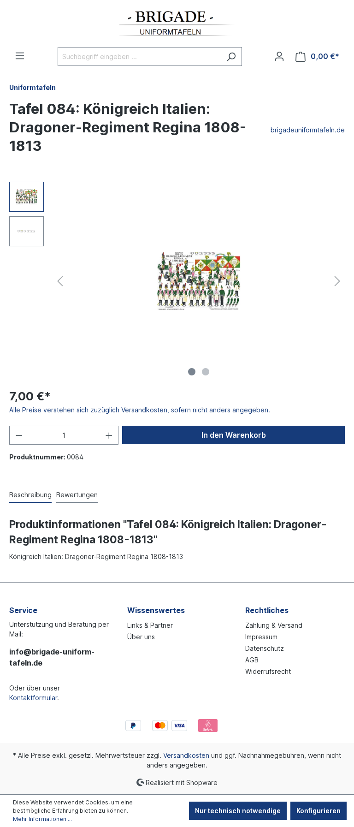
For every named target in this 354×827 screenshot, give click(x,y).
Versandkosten (186, 755)
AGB (252, 660)
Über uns (141, 637)
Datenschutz (264, 648)
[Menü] (19, 56)
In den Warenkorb (233, 435)
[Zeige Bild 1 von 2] (191, 371)
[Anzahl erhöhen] (109, 435)
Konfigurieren (318, 811)
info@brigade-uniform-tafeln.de (51, 657)
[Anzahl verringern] (19, 435)
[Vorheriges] (60, 281)
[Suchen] (231, 56)
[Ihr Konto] (279, 56)
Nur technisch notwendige (238, 811)
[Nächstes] (337, 281)
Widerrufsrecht (268, 671)
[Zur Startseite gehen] (177, 23)
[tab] (30, 495)
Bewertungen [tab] (77, 495)
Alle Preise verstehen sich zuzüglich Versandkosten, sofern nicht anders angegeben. (139, 410)
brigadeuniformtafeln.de (308, 130)
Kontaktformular (33, 698)
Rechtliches (267, 610)
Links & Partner (150, 625)
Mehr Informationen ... (42, 818)
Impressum (261, 637)
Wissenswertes (156, 610)
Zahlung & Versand (273, 625)
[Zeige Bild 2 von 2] (205, 371)
